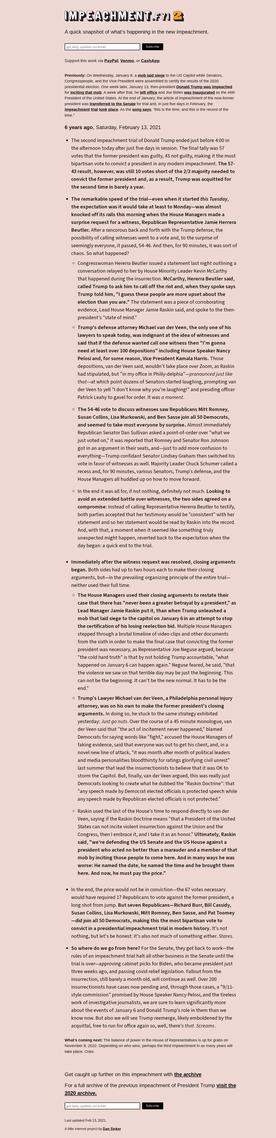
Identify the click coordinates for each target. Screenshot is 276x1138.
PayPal (111, 60)
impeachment (77, 109)
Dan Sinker (112, 1129)
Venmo (127, 60)
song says (141, 109)
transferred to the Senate (113, 104)
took (103, 109)
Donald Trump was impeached (204, 87)
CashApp (150, 60)
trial (94, 109)
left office (148, 92)
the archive (187, 1074)
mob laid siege (151, 75)
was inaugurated (199, 92)
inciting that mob (86, 92)
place (113, 109)
